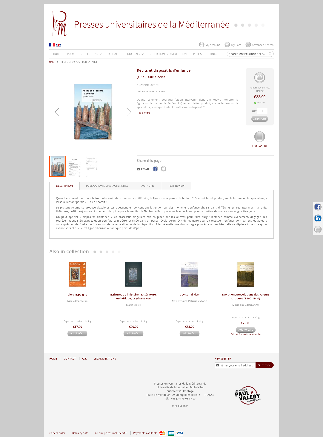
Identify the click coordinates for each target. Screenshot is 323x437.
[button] (56, 112)
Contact (70, 358)
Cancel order (57, 433)
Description (64, 185)
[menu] (135, 53)
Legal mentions (105, 358)
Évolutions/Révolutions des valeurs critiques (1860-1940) (245, 296)
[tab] (64, 186)
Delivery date (80, 433)
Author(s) (148, 185)
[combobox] (250, 54)
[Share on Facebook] (156, 171)
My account (212, 45)
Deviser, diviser (189, 294)
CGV (84, 358)
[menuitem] (57, 53)
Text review (176, 185)
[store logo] (161, 23)
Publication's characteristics (107, 185)
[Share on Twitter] (163, 171)
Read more (143, 112)
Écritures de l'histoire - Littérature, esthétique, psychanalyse (133, 296)
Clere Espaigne (77, 294)
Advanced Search (263, 45)
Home (50, 61)
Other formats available (246, 334)
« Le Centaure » (156, 91)
